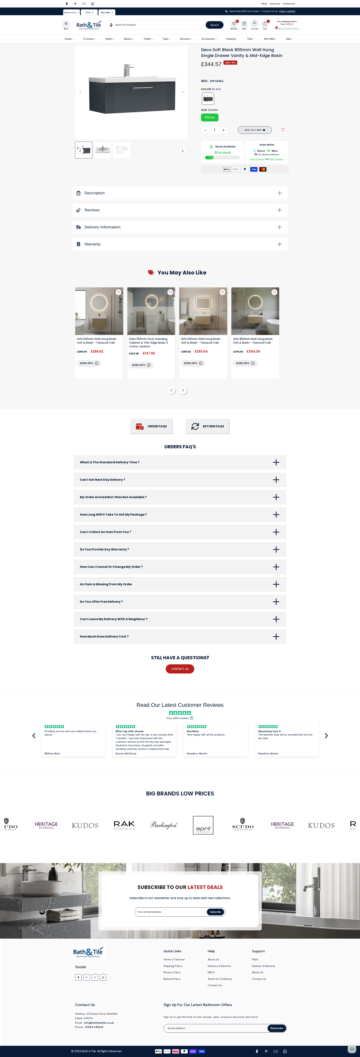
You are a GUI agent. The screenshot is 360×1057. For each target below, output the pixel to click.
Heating (231, 38)
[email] (84, 3)
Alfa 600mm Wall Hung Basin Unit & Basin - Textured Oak (200, 341)
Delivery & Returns (219, 966)
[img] (180, 713)
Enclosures (208, 38)
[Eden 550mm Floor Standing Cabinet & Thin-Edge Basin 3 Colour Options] (151, 311)
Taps (165, 38)
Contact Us (289, 3)
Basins (128, 38)
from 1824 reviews (178, 718)
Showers (185, 38)
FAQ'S (211, 972)
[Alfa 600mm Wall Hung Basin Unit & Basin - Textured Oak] (203, 311)
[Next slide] (182, 92)
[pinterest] (75, 3)
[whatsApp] (92, 3)
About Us (275, 3)
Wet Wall (269, 38)
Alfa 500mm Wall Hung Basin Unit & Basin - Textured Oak (96, 341)
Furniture (88, 38)
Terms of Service (174, 959)
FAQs (264, 3)
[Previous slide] (171, 390)
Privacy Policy (172, 972)
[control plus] (223, 130)
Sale (288, 38)
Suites (68, 38)
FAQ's (255, 959)
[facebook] (66, 3)
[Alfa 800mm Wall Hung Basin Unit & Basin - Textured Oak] (255, 311)
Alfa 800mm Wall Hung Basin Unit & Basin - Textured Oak (253, 341)
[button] (83, 150)
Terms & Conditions (220, 979)
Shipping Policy (173, 966)
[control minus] (205, 130)
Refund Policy (172, 979)
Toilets (147, 38)
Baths (109, 38)
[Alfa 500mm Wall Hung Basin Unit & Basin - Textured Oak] (99, 311)
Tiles (250, 38)
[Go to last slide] (80, 92)
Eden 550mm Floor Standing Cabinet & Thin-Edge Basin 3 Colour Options (148, 342)
